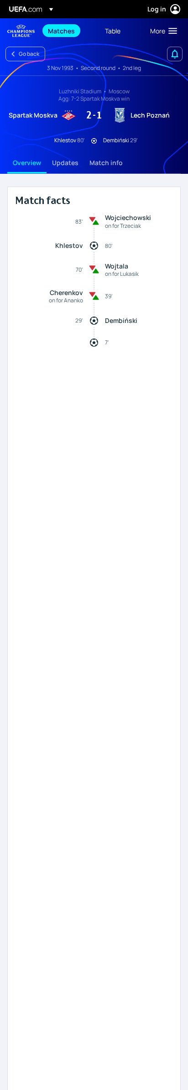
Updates (65, 162)
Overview (27, 162)
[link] (61, 31)
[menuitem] (68, 31)
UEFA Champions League (21, 31)
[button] (161, 31)
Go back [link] (29, 54)
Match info (106, 162)
